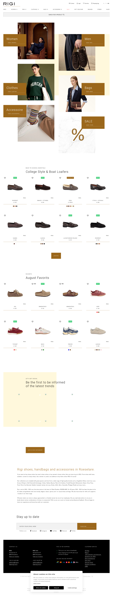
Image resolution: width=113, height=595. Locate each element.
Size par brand (89, 562)
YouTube (54, 531)
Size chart (87, 560)
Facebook (34, 531)
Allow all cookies (41, 588)
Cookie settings (72, 588)
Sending (87, 550)
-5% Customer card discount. (93, 554)
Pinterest (64, 531)
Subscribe (83, 526)
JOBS (86, 566)
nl (104, 3)
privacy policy (87, 576)
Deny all (56, 588)
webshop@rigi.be (14, 562)
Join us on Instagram (35, 450)
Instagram (44, 531)
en (108, 3)
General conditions (90, 564)
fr (106, 3)
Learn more (36, 583)
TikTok (73, 531)
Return (87, 552)
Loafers (56, 255)
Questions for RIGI (90, 556)
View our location (14, 556)
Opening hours (13, 564)
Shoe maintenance (90, 558)
